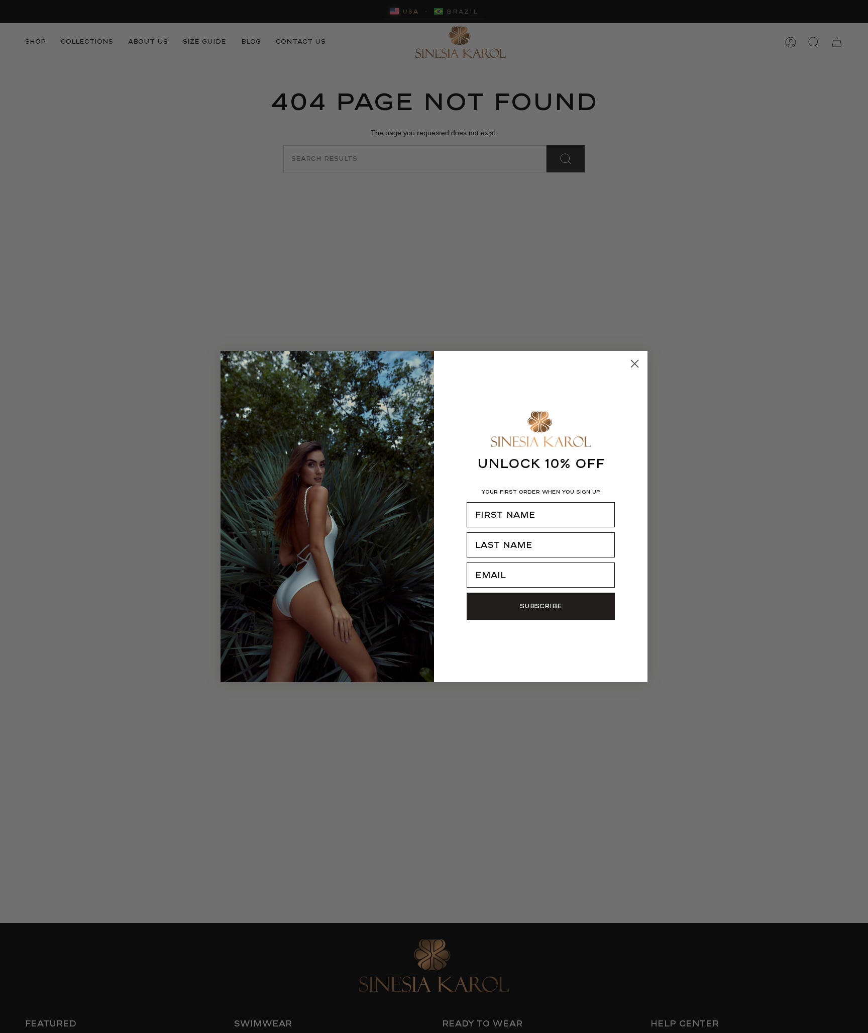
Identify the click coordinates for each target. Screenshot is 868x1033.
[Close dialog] (634, 363)
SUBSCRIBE (541, 606)
